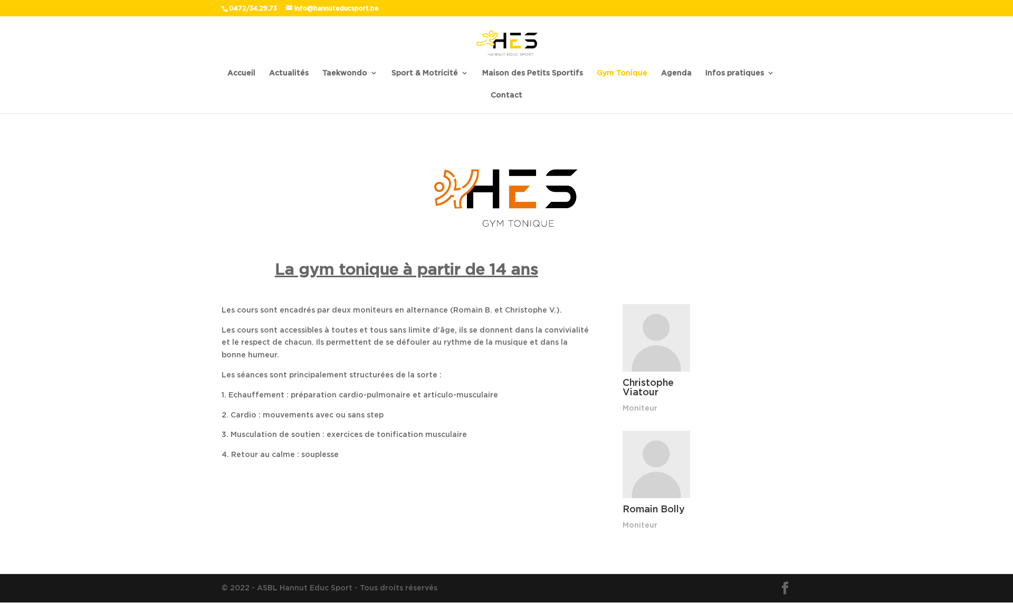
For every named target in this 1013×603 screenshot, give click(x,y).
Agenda (676, 73)
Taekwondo (344, 73)
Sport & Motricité (424, 73)
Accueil (241, 73)
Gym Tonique (622, 73)
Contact (506, 95)
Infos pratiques (734, 73)
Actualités (289, 73)
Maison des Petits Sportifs (532, 73)
